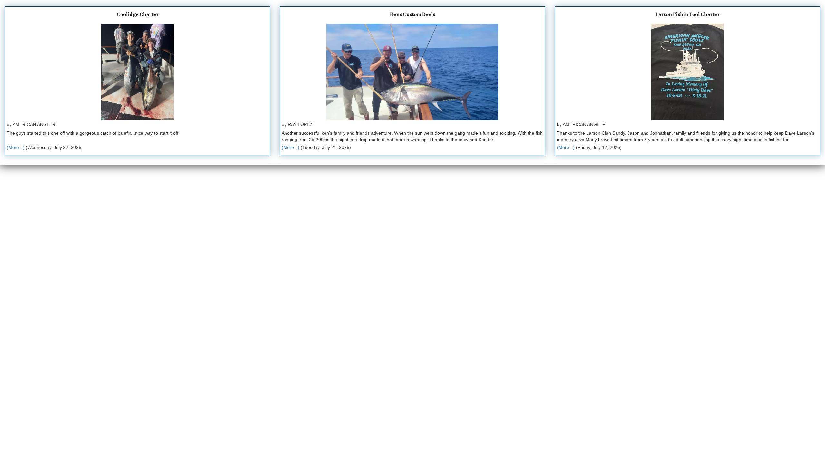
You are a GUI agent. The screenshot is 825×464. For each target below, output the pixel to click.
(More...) (15, 147)
